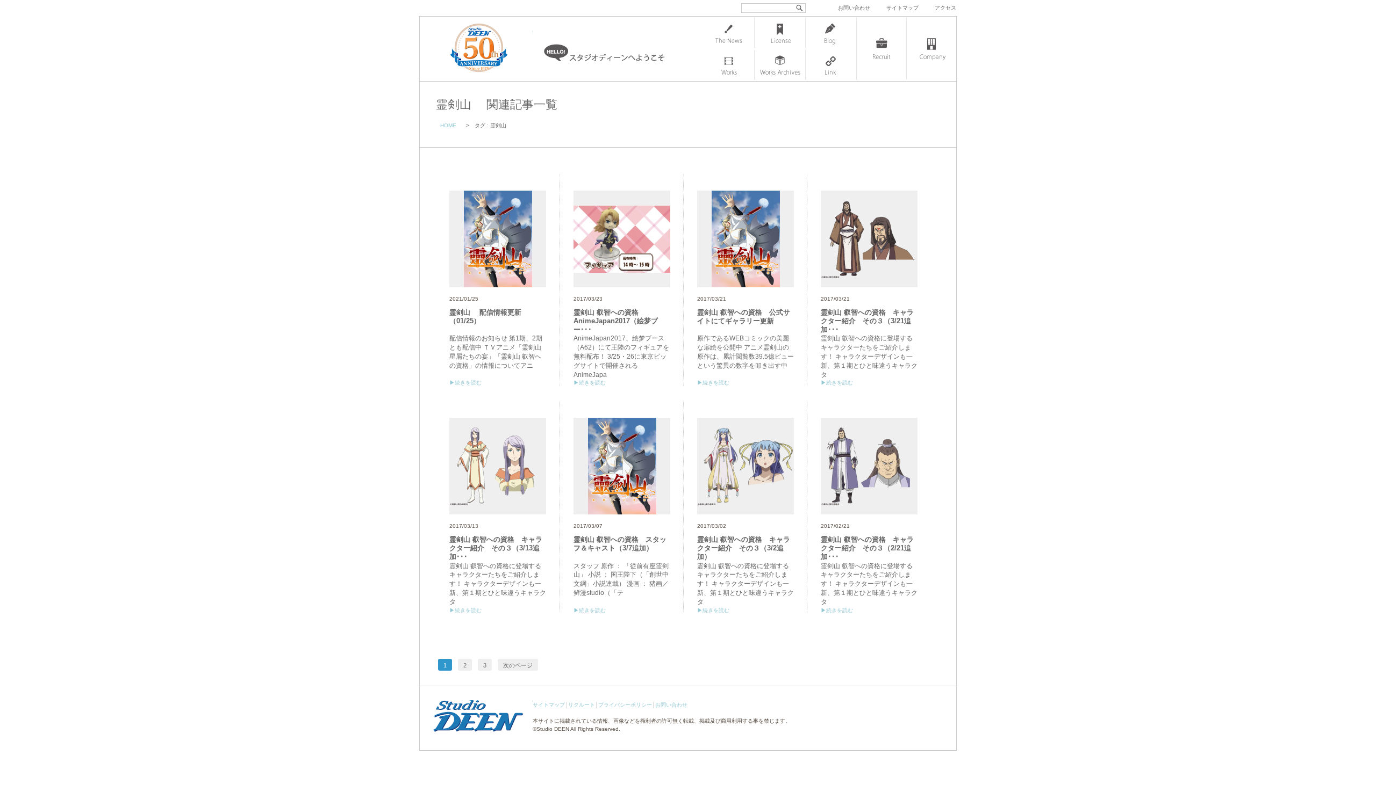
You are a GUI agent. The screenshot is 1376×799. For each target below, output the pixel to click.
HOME (448, 125)
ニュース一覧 (729, 33)
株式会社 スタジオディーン (490, 49)
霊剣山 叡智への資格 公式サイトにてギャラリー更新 (743, 316)
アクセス (945, 8)
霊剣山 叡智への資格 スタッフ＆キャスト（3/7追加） (620, 543)
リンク (831, 65)
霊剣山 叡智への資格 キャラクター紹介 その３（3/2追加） (743, 547)
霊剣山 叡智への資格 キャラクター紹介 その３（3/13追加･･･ (495, 547)
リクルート (581, 705)
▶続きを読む (465, 383)
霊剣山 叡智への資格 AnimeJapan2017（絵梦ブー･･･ (616, 320)
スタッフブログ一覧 (831, 33)
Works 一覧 (729, 65)
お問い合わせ (854, 8)
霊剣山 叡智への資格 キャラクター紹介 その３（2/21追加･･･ (867, 547)
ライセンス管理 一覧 (780, 33)
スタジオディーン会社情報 (931, 49)
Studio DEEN (552, 729)
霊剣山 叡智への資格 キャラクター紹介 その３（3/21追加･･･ (867, 320)
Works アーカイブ (780, 65)
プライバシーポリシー (625, 705)
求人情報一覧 (881, 49)
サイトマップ (902, 8)
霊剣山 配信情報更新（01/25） (485, 316)
